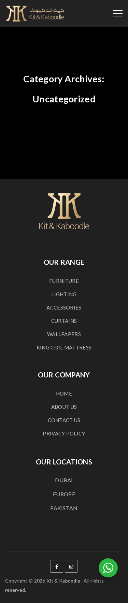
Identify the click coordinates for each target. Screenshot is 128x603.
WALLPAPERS (64, 334)
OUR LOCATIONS (64, 462)
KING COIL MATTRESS (64, 347)
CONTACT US (64, 420)
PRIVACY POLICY (64, 433)
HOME (64, 393)
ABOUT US (64, 407)
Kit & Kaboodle (63, 581)
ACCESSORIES (63, 307)
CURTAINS (64, 321)
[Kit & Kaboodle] (35, 13)
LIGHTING (63, 294)
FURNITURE (64, 281)
